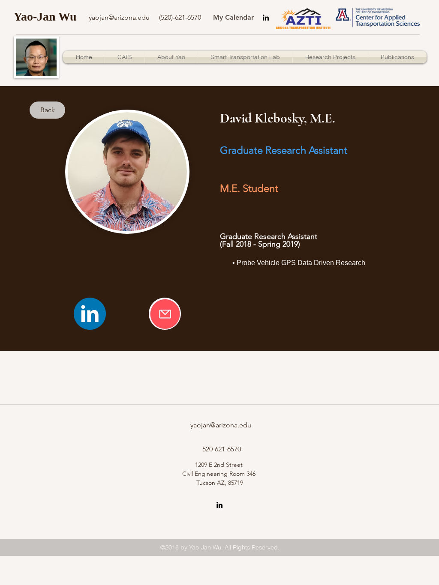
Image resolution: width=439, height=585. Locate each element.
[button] (397, 57)
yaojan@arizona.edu (220, 425)
